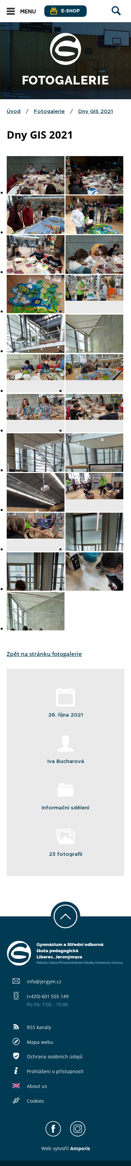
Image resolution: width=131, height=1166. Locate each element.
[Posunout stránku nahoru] (65, 916)
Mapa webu (40, 1042)
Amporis (80, 1148)
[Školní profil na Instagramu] (78, 1135)
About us (37, 1086)
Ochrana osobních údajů (55, 1056)
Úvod (13, 111)
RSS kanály (39, 1027)
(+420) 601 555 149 (48, 996)
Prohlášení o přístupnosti (55, 1071)
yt (57, 1148)
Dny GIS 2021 (95, 111)
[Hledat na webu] (116, 17)
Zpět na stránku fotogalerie (44, 654)
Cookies (35, 1101)
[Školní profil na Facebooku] (53, 1135)
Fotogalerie (49, 111)
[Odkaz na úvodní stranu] (65, 63)
